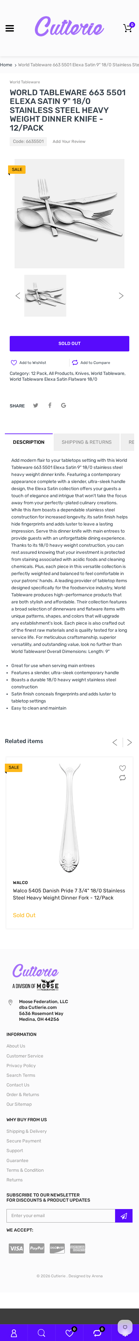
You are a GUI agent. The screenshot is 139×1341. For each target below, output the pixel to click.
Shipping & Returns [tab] (87, 442)
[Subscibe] (124, 1216)
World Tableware (25, 82)
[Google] (63, 405)
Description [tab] (29, 442)
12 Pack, (39, 373)
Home (6, 65)
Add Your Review (69, 141)
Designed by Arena (86, 1276)
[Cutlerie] (69, 28)
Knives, (82, 373)
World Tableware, (108, 373)
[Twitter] (36, 405)
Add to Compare (95, 362)
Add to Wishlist (32, 362)
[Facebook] (50, 405)
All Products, (61, 373)
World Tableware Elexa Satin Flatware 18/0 (53, 379)
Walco (20, 882)
